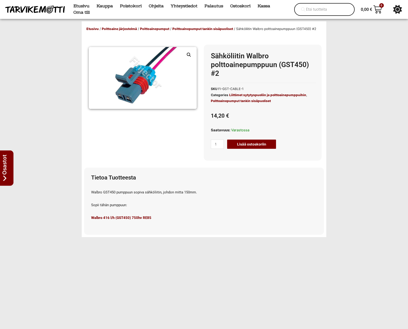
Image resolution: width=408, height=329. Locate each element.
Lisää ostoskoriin (251, 144)
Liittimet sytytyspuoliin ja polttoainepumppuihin (267, 95)
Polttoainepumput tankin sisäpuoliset (202, 29)
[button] (189, 55)
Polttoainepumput (154, 29)
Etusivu (92, 29)
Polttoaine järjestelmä (119, 29)
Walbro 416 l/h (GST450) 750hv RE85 (121, 218)
